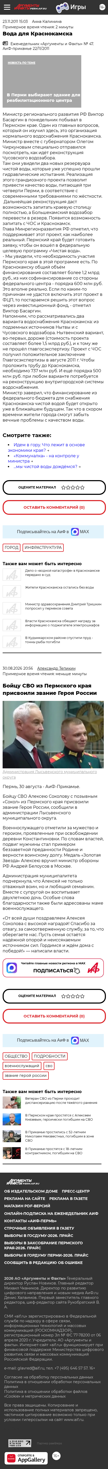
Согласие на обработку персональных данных (48, 1377)
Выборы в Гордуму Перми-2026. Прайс (46, 1255)
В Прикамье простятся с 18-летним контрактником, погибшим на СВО (53, 1151)
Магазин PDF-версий (27, 1206)
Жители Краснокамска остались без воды (59, 587)
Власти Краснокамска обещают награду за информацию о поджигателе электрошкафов (62, 623)
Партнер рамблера (49, 1443)
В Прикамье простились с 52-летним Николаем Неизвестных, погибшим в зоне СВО (59, 1136)
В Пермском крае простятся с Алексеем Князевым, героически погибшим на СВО (59, 1117)
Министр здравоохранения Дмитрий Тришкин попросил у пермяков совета (63, 606)
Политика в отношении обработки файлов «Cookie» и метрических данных (46, 1394)
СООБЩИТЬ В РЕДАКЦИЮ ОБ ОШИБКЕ (43, 1262)
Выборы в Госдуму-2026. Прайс (38, 1235)
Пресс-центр (76, 1191)
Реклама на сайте (24, 1198)
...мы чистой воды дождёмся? (45, 466)
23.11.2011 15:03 (15, 21)
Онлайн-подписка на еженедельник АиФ (51, 1213)
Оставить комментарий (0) (54, 507)
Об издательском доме (31, 1191)
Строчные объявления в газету (39, 1228)
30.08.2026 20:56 (18, 668)
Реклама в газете (68, 1198)
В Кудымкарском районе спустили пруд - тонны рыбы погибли (59, 640)
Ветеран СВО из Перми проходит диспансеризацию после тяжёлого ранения (61, 1100)
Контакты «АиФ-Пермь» (30, 1221)
